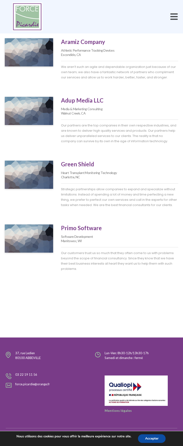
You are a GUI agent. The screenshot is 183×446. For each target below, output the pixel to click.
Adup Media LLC (82, 100)
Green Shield (77, 164)
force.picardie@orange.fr (32, 384)
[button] (174, 17)
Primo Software (81, 227)
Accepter (151, 438)
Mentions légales (118, 410)
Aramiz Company (83, 41)
